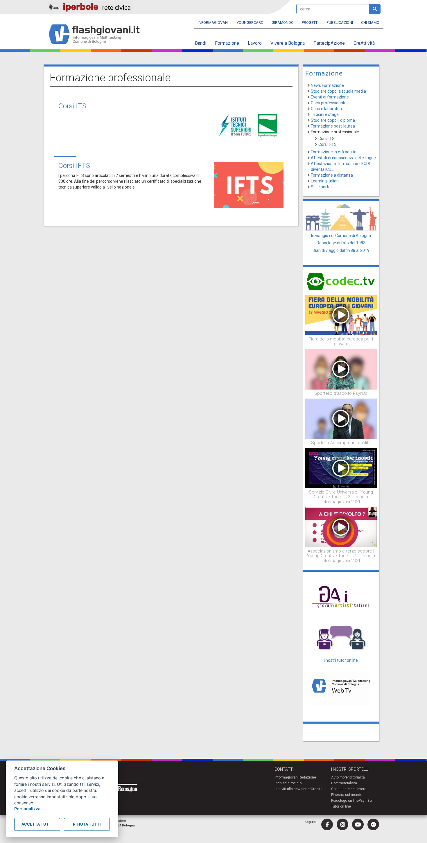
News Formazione (327, 85)
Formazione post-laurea (333, 126)
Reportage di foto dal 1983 (341, 243)
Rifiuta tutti (87, 824)
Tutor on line (341, 806)
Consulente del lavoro (348, 789)
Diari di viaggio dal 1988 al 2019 (341, 250)
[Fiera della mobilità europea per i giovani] (341, 314)
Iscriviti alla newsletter (292, 789)
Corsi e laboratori (326, 108)
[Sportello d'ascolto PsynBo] (341, 369)
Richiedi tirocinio (288, 783)
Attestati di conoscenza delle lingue (343, 157)
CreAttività (364, 43)
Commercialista (344, 783)
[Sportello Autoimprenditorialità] (341, 418)
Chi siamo (370, 22)
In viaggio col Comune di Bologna (341, 235)
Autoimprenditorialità (348, 777)
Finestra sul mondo (346, 795)
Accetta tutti (37, 824)
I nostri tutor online (341, 660)
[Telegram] (373, 824)
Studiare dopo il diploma (333, 120)
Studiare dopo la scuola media (338, 91)
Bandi (200, 43)
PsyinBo (365, 801)
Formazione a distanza (332, 175)
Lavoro (255, 43)
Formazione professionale (335, 132)
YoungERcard (250, 22)
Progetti (310, 22)
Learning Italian (325, 181)
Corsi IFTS (74, 166)
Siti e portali (321, 186)
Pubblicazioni (339, 22)
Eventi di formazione (330, 97)
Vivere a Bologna (287, 43)
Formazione (227, 43)
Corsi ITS (72, 106)
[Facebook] (327, 824)
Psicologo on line (345, 801)
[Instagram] (342, 824)
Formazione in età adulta (333, 152)
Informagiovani (213, 22)
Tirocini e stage (325, 114)
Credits (316, 789)
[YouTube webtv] (358, 824)
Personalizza (27, 808)
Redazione (307, 777)
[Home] (96, 34)
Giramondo (283, 22)
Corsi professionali (328, 103)
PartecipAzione (329, 43)
